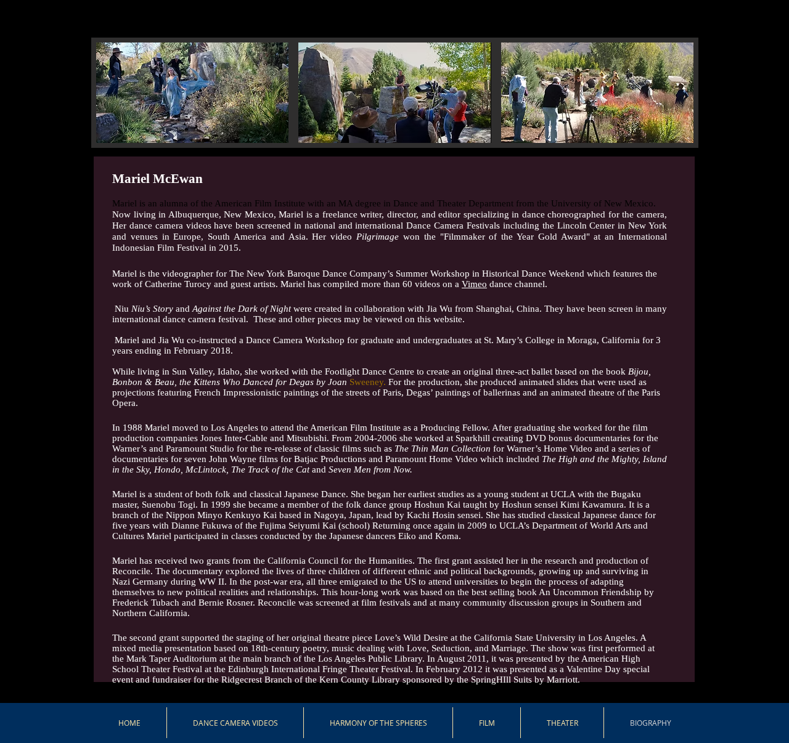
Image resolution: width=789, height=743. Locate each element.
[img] (192, 118)
